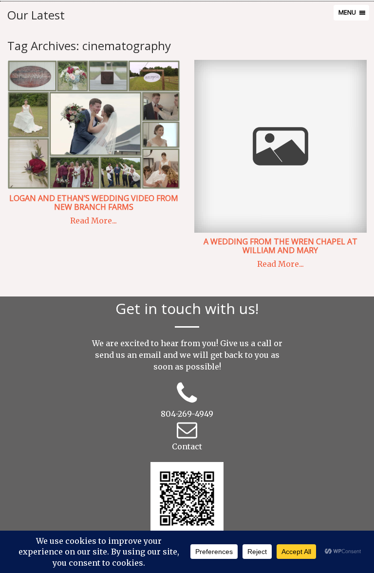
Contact (187, 446)
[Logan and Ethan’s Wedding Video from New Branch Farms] (93, 124)
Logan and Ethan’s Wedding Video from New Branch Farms (93, 202)
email (150, 355)
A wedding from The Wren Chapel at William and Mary (280, 246)
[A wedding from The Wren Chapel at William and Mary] (280, 146)
